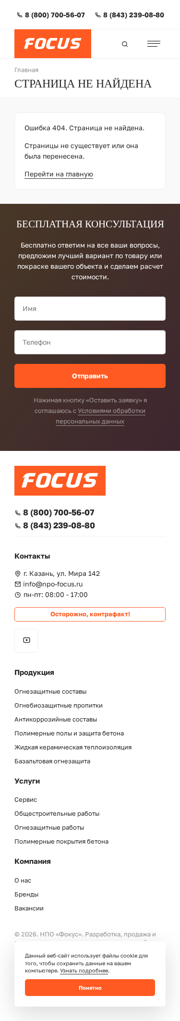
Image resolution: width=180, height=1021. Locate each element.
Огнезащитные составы (50, 691)
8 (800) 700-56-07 (55, 15)
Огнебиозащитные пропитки (58, 705)
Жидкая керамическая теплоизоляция (73, 747)
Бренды (26, 894)
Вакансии (29, 908)
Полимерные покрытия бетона (61, 841)
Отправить (90, 376)
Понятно (90, 987)
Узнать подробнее (84, 970)
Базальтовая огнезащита (52, 761)
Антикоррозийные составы (55, 719)
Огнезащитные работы (49, 827)
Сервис (25, 799)
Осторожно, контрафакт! (90, 614)
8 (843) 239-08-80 (133, 15)
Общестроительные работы (56, 813)
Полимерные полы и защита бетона (69, 733)
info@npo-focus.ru (53, 584)
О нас (22, 880)
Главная (26, 70)
